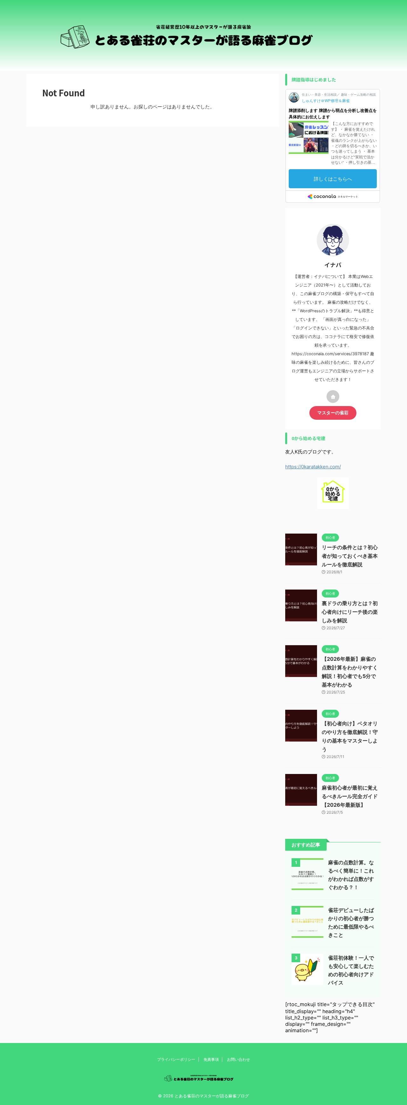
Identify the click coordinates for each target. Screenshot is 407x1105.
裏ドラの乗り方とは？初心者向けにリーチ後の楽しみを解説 (350, 612)
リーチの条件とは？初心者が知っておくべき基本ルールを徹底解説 (350, 556)
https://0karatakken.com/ (313, 467)
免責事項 (211, 1059)
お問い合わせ (238, 1059)
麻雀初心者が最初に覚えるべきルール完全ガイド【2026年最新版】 (350, 796)
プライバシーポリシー (176, 1059)
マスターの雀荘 (332, 412)
